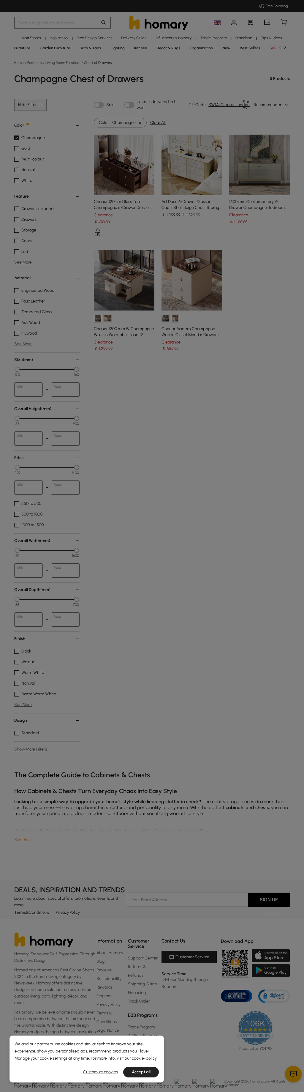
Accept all (141, 1071)
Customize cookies (100, 1071)
